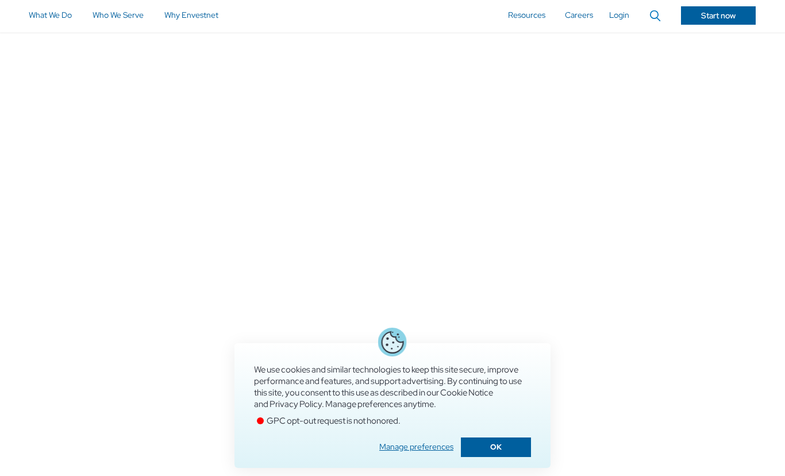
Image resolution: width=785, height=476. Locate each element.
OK (496, 447)
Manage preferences (416, 447)
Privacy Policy (296, 404)
